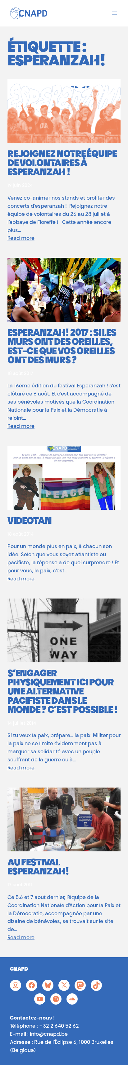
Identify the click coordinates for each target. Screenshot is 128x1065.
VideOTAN (29, 521)
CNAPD (19, 969)
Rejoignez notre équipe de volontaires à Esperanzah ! (62, 164)
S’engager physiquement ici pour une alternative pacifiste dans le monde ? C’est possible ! (62, 692)
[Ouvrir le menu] (114, 13)
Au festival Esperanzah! (38, 868)
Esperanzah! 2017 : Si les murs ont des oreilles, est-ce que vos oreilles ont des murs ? (61, 347)
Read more (20, 238)
